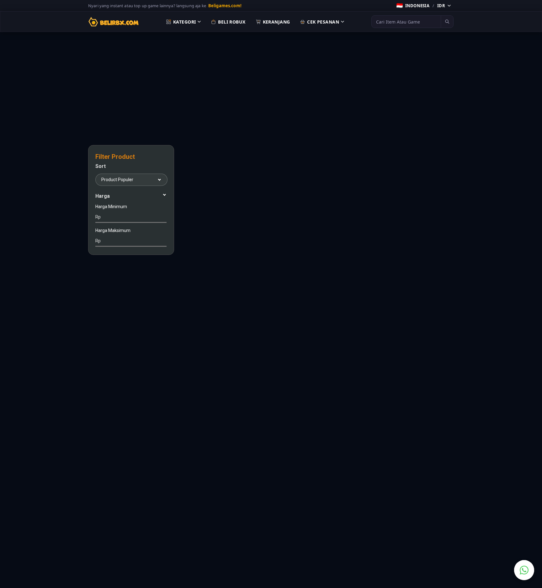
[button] (423, 5)
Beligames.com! (225, 5)
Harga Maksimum (112, 235)
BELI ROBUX (231, 22)
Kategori (184, 22)
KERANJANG (276, 22)
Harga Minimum (111, 211)
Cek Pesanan (323, 22)
